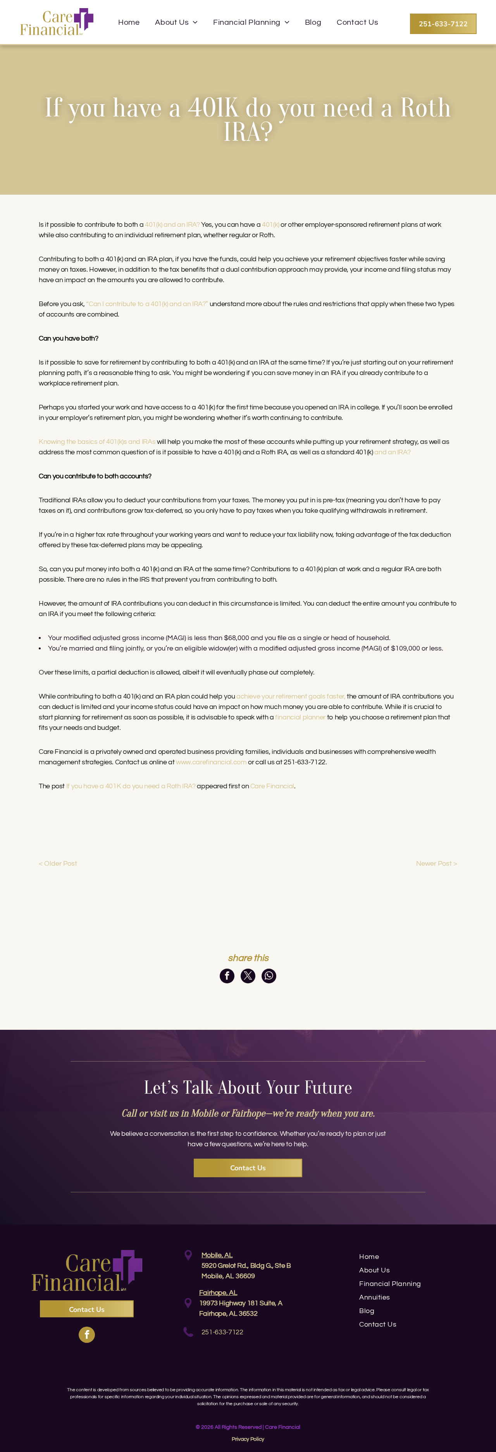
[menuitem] (128, 22)
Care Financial (272, 786)
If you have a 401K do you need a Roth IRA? (131, 786)
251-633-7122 (222, 1332)
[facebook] (87, 1336)
